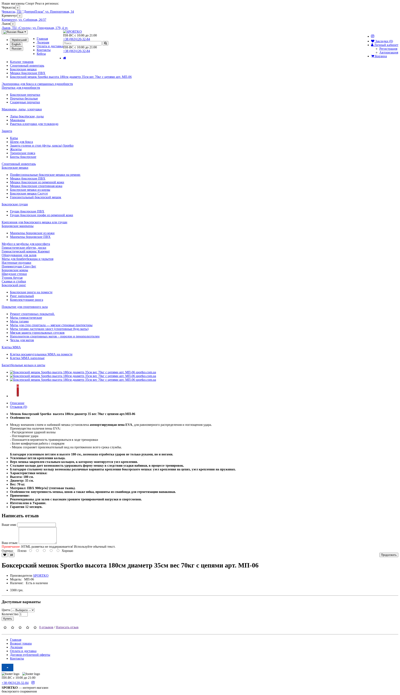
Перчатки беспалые (24, 98)
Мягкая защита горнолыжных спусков (37, 332)
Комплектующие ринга (26, 299)
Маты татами (19, 321)
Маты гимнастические (26, 317)
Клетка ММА (11, 347)
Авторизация (388, 52)
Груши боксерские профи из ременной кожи (41, 215)
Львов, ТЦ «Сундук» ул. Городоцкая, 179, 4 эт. (35, 28)
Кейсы (41, 53)
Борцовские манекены (18, 226)
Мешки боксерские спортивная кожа (36, 186)
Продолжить (389, 554)
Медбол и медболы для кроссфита (26, 244)
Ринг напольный (22, 296)
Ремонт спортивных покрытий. (32, 314)
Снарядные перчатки (25, 102)
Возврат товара (21, 643)
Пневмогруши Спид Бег (19, 266)
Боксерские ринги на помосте (31, 292)
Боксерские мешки (15, 167)
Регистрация (388, 48)
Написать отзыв (67, 627)
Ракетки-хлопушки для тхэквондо (34, 124)
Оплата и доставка (50, 46)
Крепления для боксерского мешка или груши (34, 222)
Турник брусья (12, 277)
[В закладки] (5, 555)
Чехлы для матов (22, 340)
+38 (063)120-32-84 (76, 39)
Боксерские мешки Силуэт (29, 193)
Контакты (44, 50)
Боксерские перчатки (25, 94)
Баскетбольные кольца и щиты (23, 365)
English (16, 44)
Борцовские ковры (15, 270)
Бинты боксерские (23, 157)
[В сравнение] (12, 555)
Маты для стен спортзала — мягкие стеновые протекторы (51, 325)
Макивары (17, 120)
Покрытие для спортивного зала (25, 307)
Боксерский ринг (14, 285)
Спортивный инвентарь (19, 164)
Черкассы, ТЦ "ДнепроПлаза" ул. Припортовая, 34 (38, 11)
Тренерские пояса (22, 153)
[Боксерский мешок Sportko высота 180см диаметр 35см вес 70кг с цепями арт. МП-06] (83, 372)
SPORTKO (41, 575)
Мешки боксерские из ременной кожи (37, 182)
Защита (7, 131)
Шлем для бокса (21, 142)
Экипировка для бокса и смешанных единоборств (37, 84)
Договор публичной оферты (30, 654)
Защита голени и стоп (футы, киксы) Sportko (42, 145)
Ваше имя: (9, 524)
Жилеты (16, 149)
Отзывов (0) (18, 407)
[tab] (200, 88)
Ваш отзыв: (10, 543)
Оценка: (7, 550)
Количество (10, 614)
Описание (17, 403)
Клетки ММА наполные (27, 358)
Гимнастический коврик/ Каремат (26, 251)
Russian (16, 48)
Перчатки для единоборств (21, 87)
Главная (42, 38)
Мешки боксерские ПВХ (27, 178)
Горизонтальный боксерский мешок (35, 197)
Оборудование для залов (19, 255)
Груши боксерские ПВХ (27, 211)
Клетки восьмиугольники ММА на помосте (41, 354)
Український (19, 39)
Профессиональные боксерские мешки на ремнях (45, 174)
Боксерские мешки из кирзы (30, 189)
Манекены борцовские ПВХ (30, 237)
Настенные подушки (16, 262)
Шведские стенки (14, 274)
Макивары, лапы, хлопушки (22, 109)
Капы (14, 138)
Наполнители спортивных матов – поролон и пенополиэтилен (55, 336)
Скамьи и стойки (14, 281)
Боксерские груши (15, 204)
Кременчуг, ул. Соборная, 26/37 (24, 19)
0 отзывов (46, 627)
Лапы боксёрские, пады (27, 116)
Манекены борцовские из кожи (32, 233)
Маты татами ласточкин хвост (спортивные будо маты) (49, 329)
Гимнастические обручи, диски (24, 247)
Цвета (6, 610)
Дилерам (43, 42)
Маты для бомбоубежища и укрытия (27, 259)
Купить (7, 618)
